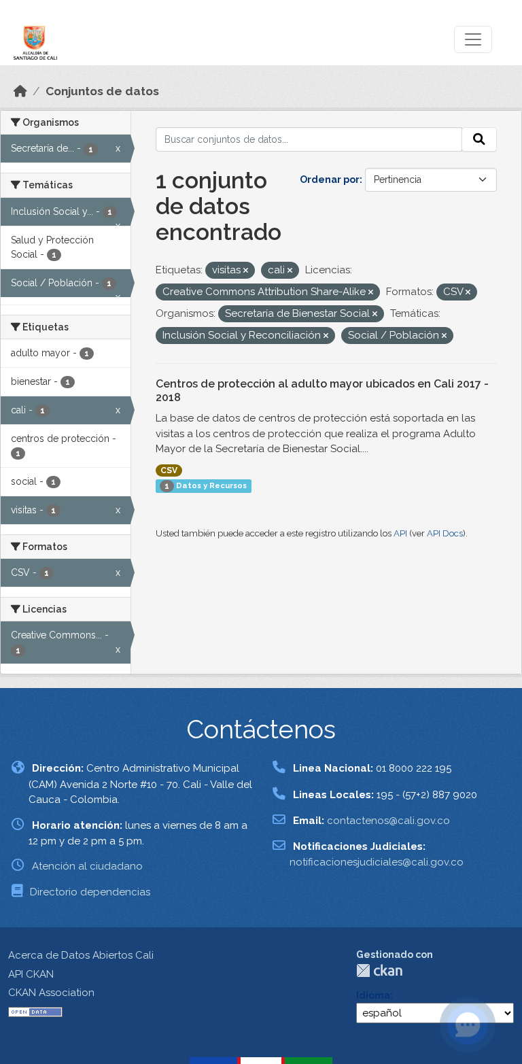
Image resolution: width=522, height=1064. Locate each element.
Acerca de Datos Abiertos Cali (81, 955)
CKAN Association (51, 992)
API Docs (445, 533)
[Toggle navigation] (473, 39)
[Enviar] (479, 139)
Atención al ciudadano (87, 866)
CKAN (379, 970)
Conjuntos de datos (102, 91)
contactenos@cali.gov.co (388, 820)
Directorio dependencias (90, 892)
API (400, 533)
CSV (168, 470)
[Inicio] (20, 91)
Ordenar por (330, 179)
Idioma (373, 995)
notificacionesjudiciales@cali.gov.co (377, 862)
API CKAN (31, 974)
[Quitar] (245, 271)
